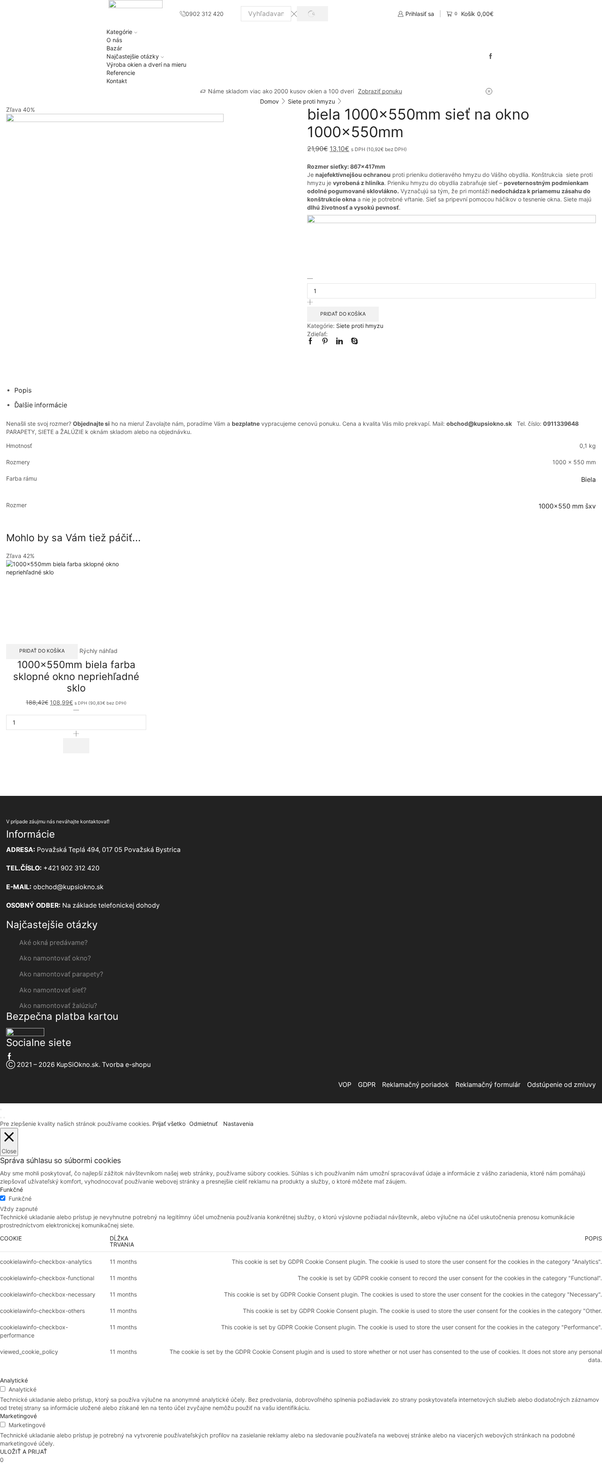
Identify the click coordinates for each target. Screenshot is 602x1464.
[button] (76, 745)
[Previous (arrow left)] (1, 1117)
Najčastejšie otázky (132, 56)
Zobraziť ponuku (380, 91)
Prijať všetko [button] (169, 1123)
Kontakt (116, 80)
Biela (588, 479)
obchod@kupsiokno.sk (68, 887)
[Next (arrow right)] (4, 1117)
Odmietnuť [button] (203, 1123)
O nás (114, 39)
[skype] (352, 342)
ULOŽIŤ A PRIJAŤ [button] (23, 1451)
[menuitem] (451, 221)
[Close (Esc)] (1, 1109)
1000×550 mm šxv (567, 506)
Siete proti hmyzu (311, 101)
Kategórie (119, 31)
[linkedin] (339, 342)
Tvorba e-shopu (126, 1065)
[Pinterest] (325, 342)
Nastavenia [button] (238, 1123)
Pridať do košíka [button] (42, 651)
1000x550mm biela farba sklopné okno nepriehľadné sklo (76, 676)
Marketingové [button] (18, 1415)
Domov (269, 101)
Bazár (114, 48)
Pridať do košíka (343, 314)
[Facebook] (490, 56)
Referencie (120, 72)
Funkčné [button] (11, 1189)
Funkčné (20, 1198)
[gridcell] (451, 167)
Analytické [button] (14, 1380)
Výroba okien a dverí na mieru (146, 64)
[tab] (23, 390)
